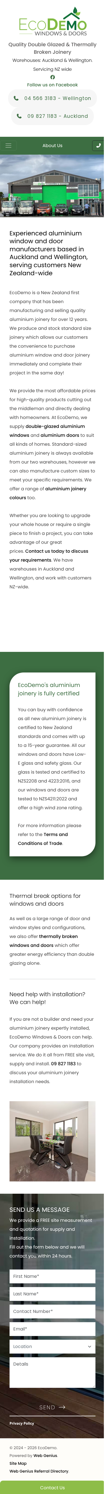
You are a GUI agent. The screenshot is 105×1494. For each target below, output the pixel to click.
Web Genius (45, 1455)
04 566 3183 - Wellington (57, 98)
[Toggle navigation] (8, 146)
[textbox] (52, 283)
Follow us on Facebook (52, 85)
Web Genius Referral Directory (39, 1471)
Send (47, 1407)
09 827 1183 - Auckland (57, 116)
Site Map (18, 1463)
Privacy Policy (22, 1423)
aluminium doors (60, 435)
